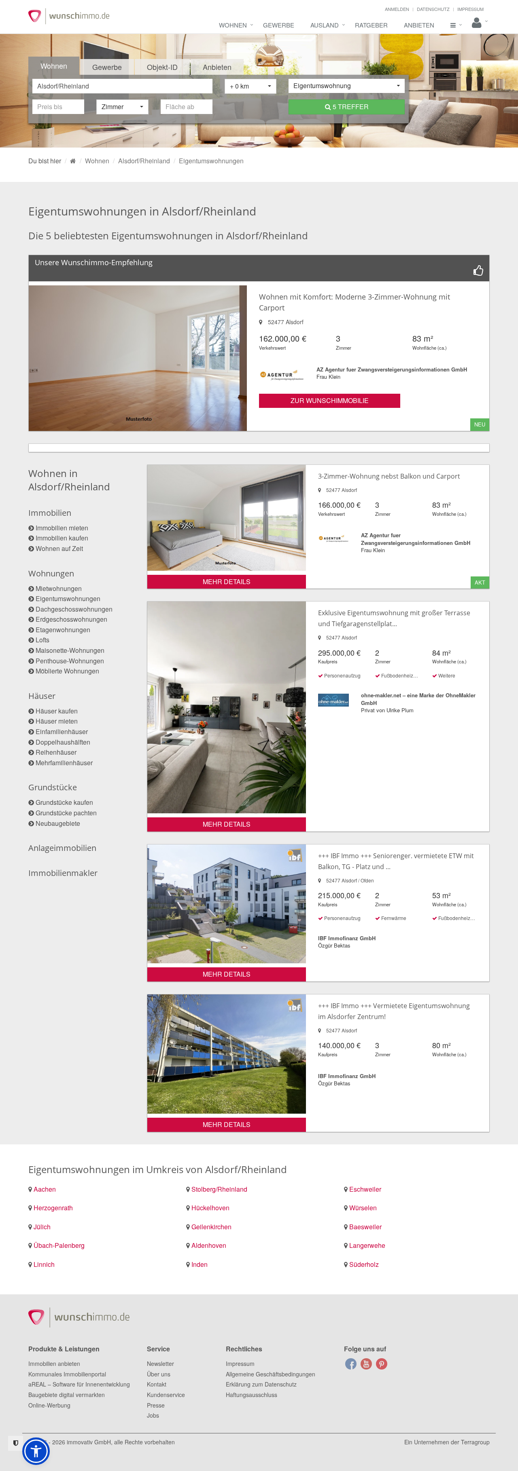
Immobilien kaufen (62, 537)
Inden (199, 1264)
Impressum (470, 9)
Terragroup (475, 1442)
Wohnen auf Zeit (59, 548)
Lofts (42, 639)
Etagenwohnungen (63, 629)
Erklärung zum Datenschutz (261, 1384)
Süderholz (364, 1264)
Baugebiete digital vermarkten (66, 1395)
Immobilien (49, 512)
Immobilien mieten (62, 527)
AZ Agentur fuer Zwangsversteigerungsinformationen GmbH (391, 369)
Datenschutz (433, 9)
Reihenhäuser (56, 752)
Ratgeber (371, 25)
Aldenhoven (208, 1245)
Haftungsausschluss (251, 1395)
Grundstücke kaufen (64, 802)
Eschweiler (365, 1189)
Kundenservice (166, 1395)
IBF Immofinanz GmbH (347, 938)
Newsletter (160, 1363)
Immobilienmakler (63, 872)
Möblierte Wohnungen (67, 670)
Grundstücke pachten (66, 812)
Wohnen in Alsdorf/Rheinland (69, 479)
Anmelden (397, 9)
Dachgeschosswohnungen (74, 609)
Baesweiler (365, 1226)
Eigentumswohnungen (68, 598)
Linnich (44, 1264)
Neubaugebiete (58, 823)
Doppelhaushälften (63, 742)
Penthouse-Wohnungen (70, 660)
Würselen (363, 1207)
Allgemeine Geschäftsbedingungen (270, 1374)
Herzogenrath (53, 1207)
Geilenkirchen (211, 1226)
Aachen (45, 1189)
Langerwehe (367, 1245)
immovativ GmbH (89, 1442)
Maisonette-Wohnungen (70, 650)
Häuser (41, 695)
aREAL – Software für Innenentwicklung (79, 1384)
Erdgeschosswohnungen (71, 619)
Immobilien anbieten (54, 1363)
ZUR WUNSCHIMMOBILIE (330, 400)
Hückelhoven (210, 1207)
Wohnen (233, 25)
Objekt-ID (162, 66)
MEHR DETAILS (227, 581)
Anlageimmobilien (62, 847)
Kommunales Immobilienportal (67, 1374)
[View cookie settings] (15, 1443)
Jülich (42, 1226)
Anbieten (419, 25)
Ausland (324, 25)
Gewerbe (278, 25)
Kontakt (156, 1384)
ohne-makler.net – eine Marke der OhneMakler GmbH (418, 699)
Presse (156, 1405)
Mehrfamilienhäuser (64, 762)
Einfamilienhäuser (62, 731)
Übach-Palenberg (59, 1245)
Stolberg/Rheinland (219, 1189)
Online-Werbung (49, 1405)
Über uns (158, 1374)
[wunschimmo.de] (73, 160)
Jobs (153, 1415)
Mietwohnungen (59, 588)
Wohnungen (51, 573)
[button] (36, 1451)
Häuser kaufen (57, 710)
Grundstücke (52, 787)
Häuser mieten (57, 721)
